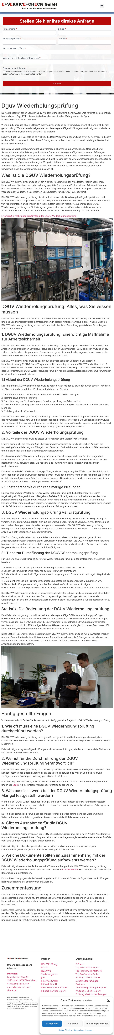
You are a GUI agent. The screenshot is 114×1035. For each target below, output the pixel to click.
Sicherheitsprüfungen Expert (90, 987)
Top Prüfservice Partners (88, 970)
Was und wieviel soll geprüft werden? (22, 58)
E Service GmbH (49, 980)
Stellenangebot (49, 974)
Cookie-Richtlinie (65, 1030)
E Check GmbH (49, 984)
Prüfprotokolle (70, 869)
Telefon (62, 39)
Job (43, 977)
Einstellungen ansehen (97, 1023)
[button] (108, 1000)
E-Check (79, 964)
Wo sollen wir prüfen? (14, 48)
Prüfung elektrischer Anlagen (90, 994)
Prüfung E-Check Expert (88, 990)
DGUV (44, 967)
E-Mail (62, 29)
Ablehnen (73, 1023)
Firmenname (10, 29)
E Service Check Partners (54, 987)
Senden (57, 83)
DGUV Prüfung (49, 964)
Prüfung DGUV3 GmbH (87, 977)
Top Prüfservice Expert (87, 967)
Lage (15, 784)
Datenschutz (79, 1030)
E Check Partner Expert (53, 990)
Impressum (89, 1030)
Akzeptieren (52, 1023)
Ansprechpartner (12, 39)
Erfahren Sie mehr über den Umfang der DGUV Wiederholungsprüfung (38, 215)
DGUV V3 (46, 970)
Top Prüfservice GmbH (87, 974)
